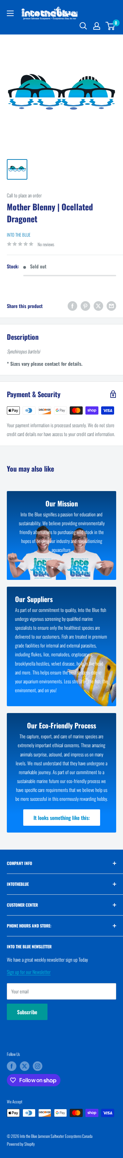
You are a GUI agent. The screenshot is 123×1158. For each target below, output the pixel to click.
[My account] (96, 26)
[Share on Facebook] (72, 306)
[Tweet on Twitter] (98, 306)
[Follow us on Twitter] (24, 1066)
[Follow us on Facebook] (11, 1066)
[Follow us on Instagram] (37, 1066)
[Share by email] (111, 306)
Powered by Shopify (21, 1144)
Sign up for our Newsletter (29, 971)
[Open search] (83, 26)
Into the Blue (18, 234)
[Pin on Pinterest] (85, 306)
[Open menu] (10, 13)
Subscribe (27, 1012)
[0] (110, 26)
